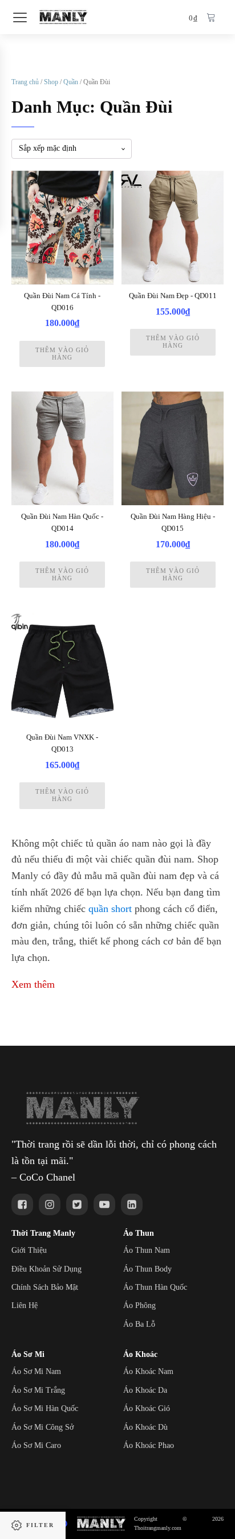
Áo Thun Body (147, 1269)
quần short (110, 908)
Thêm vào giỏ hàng (62, 353)
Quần (70, 82)
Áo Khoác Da (145, 1390)
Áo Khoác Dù (145, 1427)
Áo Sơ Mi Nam (36, 1371)
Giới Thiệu (29, 1250)
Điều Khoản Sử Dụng (46, 1269)
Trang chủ (25, 82)
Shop (51, 82)
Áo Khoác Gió (146, 1408)
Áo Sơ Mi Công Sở (42, 1427)
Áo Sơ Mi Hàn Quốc (44, 1408)
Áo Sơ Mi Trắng (38, 1390)
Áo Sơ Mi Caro (36, 1445)
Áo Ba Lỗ (139, 1324)
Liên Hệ (24, 1305)
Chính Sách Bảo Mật (44, 1287)
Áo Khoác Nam (148, 1371)
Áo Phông (139, 1305)
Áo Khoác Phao (148, 1445)
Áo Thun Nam (146, 1250)
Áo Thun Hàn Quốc (155, 1287)
